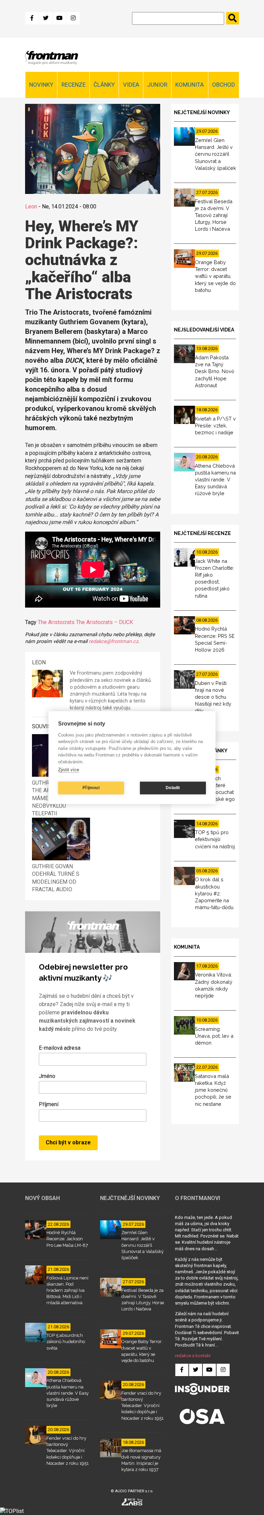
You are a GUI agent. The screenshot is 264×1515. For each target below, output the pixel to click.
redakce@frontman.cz (113, 641)
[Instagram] (73, 18)
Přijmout (91, 787)
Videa (131, 84)
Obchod (223, 84)
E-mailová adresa (59, 1048)
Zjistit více (68, 769)
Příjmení (48, 1104)
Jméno (47, 1076)
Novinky (41, 84)
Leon (31, 206)
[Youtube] (59, 18)
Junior (157, 84)
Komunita (189, 84)
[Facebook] (31, 18)
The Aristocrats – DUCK (104, 622)
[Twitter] (45, 18)
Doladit (173, 787)
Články (104, 84)
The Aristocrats (56, 622)
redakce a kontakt (193, 1355)
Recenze (74, 84)
